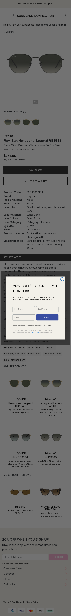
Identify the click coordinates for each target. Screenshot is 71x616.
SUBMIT (47, 317)
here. (49, 325)
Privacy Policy (36, 332)
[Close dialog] (62, 279)
